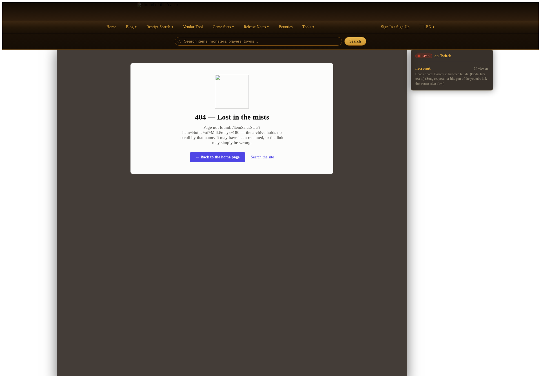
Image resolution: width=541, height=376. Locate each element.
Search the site (262, 157)
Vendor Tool (193, 27)
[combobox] (258, 41)
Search (355, 41)
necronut (423, 68)
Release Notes (256, 27)
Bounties (285, 27)
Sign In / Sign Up (395, 27)
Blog (131, 27)
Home (111, 27)
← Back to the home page (218, 157)
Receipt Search (160, 27)
